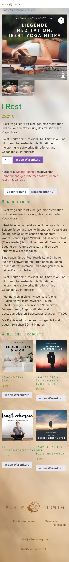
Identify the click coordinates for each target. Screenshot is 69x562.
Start (5, 10)
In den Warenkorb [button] (17, 395)
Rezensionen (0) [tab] (43, 191)
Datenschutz (53, 521)
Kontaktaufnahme (24, 521)
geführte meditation (33, 176)
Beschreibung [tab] (16, 191)
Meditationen (18, 10)
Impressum (59, 524)
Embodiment (10, 176)
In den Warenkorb (28, 159)
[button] (61, 20)
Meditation (19, 180)
